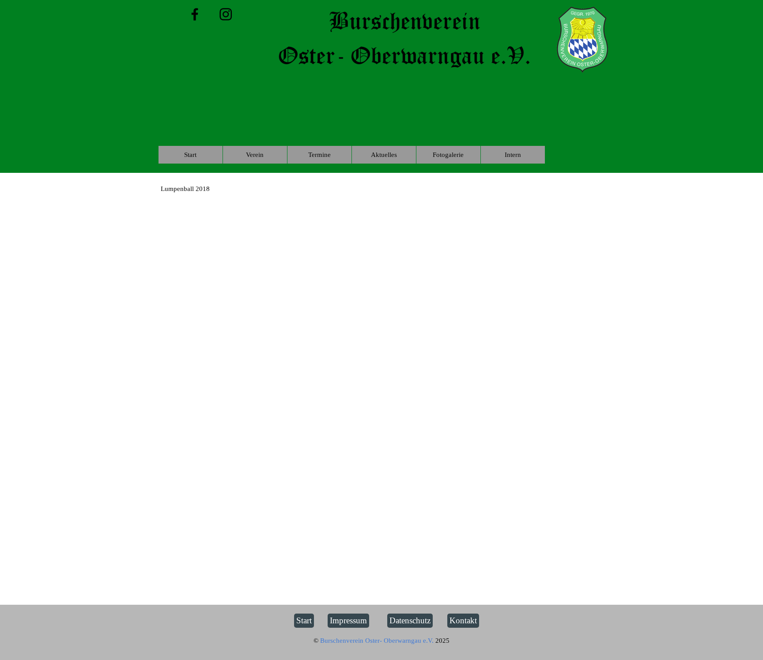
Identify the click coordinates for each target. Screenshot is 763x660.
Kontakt (463, 620)
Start (190, 154)
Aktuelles (384, 154)
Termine (319, 154)
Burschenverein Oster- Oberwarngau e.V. (377, 640)
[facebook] (195, 14)
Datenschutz (410, 620)
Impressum (348, 620)
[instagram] (226, 14)
